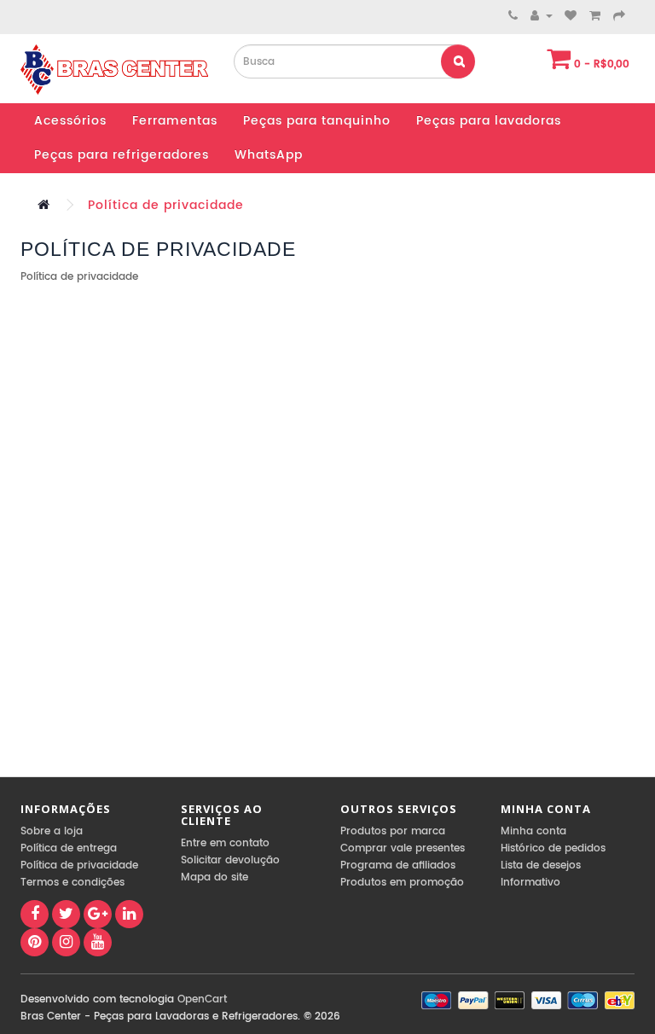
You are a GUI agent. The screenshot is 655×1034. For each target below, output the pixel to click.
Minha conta (533, 831)
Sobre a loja (51, 831)
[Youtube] (98, 942)
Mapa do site (214, 877)
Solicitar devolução (230, 860)
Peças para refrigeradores (121, 155)
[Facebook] (34, 914)
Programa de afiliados (397, 865)
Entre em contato (225, 843)
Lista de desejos (541, 865)
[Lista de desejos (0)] (571, 15)
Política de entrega (68, 848)
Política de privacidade (166, 205)
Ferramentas (174, 121)
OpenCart (202, 999)
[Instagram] (66, 942)
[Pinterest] (34, 942)
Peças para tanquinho (317, 121)
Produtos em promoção (402, 882)
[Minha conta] (541, 15)
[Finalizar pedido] (619, 15)
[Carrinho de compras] (595, 15)
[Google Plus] (98, 914)
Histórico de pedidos (553, 848)
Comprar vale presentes (402, 848)
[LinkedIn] (129, 914)
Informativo (530, 882)
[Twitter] (66, 914)
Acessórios (70, 121)
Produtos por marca (392, 831)
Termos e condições (72, 882)
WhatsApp (269, 155)
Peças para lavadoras (488, 121)
